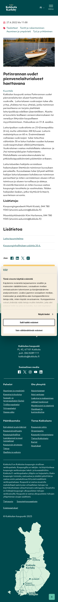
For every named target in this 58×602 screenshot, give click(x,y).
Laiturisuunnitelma (13, 239)
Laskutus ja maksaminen (42, 398)
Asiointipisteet (38, 391)
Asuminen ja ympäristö (18, 32)
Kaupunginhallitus (11, 435)
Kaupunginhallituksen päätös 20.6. (22, 246)
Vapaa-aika (8, 412)
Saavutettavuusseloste (27, 502)
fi (41, 8)
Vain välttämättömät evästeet (29, 330)
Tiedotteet (12, 28)
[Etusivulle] (11, 7)
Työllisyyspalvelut (11, 405)
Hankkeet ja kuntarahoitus (37, 410)
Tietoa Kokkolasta (39, 438)
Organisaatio (37, 431)
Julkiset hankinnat (39, 402)
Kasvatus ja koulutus (12, 395)
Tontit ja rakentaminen (32, 28)
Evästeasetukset (10, 508)
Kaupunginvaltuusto (12, 431)
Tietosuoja (8, 502)
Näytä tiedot (44, 314)
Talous (6, 449)
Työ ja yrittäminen (42, 32)
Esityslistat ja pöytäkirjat (14, 427)
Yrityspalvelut (9, 408)
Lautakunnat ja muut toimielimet (13, 439)
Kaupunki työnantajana (42, 435)
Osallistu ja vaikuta (12, 452)
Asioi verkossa (37, 395)
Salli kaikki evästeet (29, 322)
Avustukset (36, 446)
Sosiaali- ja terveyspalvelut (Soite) (13, 399)
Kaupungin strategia (12, 445)
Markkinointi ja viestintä (42, 406)
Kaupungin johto (39, 427)
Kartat (34, 442)
